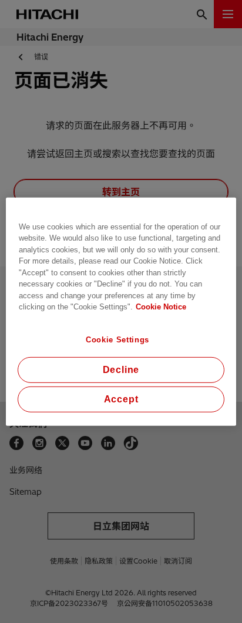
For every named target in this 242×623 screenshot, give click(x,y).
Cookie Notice (161, 306)
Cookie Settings (117, 339)
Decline (121, 370)
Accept (121, 399)
